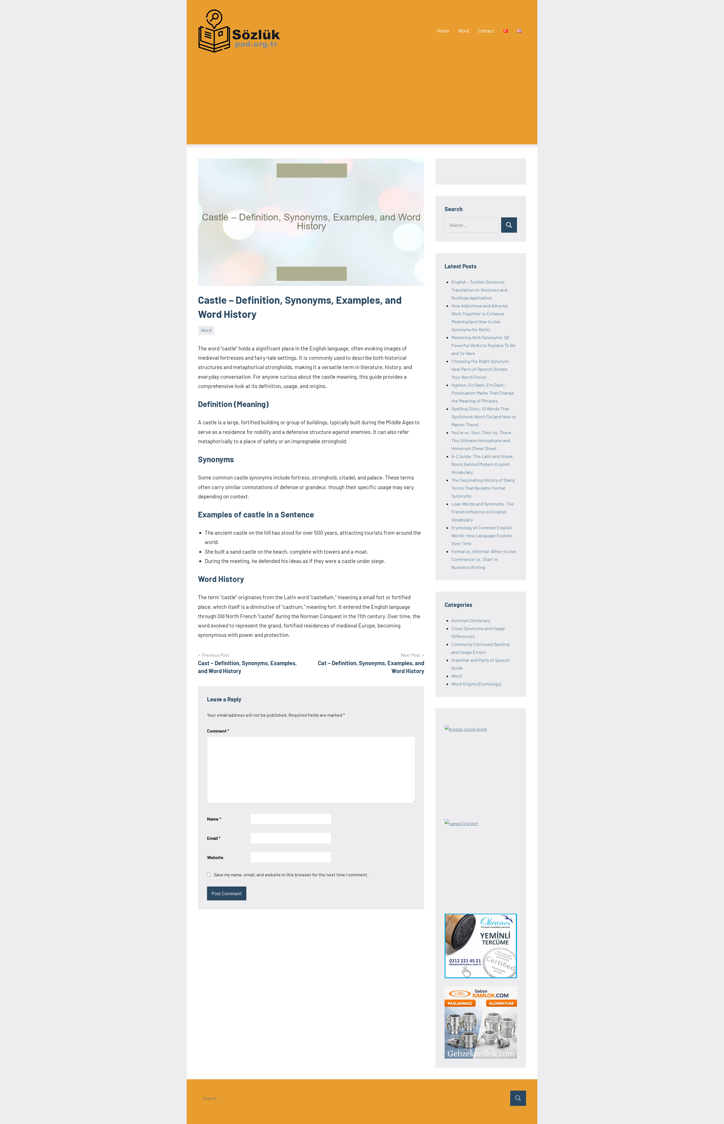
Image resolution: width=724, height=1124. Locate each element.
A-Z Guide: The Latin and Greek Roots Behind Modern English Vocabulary (482, 464)
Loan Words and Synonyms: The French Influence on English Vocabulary (482, 511)
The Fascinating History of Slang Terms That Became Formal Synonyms (483, 487)
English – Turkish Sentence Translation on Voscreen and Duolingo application (479, 289)
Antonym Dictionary (470, 620)
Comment (218, 730)
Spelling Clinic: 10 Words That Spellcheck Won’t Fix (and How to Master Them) (483, 416)
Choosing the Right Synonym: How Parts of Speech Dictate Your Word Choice (480, 369)
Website (215, 857)
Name (214, 818)
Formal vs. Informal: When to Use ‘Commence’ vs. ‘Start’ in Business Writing (483, 559)
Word (463, 30)
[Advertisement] (362, 104)
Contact (486, 30)
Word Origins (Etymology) (476, 683)
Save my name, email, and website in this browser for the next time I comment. (291, 874)
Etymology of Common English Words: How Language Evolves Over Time (481, 535)
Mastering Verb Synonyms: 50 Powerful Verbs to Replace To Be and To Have (483, 345)
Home (443, 30)
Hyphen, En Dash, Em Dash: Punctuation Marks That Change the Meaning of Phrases (482, 392)
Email (213, 838)
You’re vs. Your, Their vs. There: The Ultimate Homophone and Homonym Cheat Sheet (482, 440)
